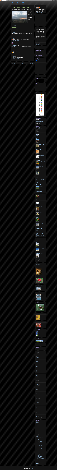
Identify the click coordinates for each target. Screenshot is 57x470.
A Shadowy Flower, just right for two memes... (40, 445)
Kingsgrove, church (41, 248)
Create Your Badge (37, 61)
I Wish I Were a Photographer (21, 3)
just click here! (37, 51)
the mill (37, 240)
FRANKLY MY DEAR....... (39, 181)
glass (36, 375)
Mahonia (37, 177)
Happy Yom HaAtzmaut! (40, 444)
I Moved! (37, 182)
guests (36, 376)
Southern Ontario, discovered (40, 239)
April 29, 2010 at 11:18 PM (16, 40)
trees (36, 411)
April (37, 436)
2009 (37, 463)
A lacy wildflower (39, 457)
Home (22, 63)
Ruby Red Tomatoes (39, 449)
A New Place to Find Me (42, 155)
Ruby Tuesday (37, 394)
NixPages (37, 217)
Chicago (37, 362)
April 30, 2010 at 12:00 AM (16, 50)
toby (40, 7)
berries (37, 230)
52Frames (37, 352)
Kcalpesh (14, 51)
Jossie (14, 56)
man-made (37, 385)
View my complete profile (39, 12)
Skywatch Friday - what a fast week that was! (40, 437)
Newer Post (13, 63)
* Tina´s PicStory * (38, 127)
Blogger (32, 468)
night (36, 389)
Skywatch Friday (41, 223)
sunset (17, 25)
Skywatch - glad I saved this (40, 458)
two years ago (40, 128)
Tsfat (36, 412)
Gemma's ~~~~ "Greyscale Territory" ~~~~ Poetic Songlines (39, 185)
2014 (37, 422)
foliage (36, 370)
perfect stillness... (41, 186)
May (37, 435)
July (37, 433)
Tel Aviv (36, 408)
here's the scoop (38, 44)
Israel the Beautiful (38, 201)
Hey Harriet (37, 194)
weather (37, 416)
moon (36, 388)
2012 (37, 424)
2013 (37, 423)
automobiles (37, 357)
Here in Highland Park (39, 191)
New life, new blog (41, 243)
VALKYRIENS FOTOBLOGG (40, 253)
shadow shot (37, 397)
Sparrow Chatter (38, 242)
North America (37, 390)
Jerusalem (37, 379)
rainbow (36, 393)
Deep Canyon (38, 160)
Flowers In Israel (38, 264)
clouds (14, 25)
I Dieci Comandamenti (41, 207)
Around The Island (38, 149)
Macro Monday (37, 384)
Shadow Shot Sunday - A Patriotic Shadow (40, 441)
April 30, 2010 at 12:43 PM (16, 58)
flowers (36, 367)
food (36, 371)
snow (36, 399)
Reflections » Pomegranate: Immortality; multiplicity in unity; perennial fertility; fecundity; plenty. (40, 234)
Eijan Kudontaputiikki (39, 171)
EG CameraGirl (15, 38)
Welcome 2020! (41, 166)
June (37, 434)
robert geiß (37, 238)
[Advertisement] (40, 68)
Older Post (31, 63)
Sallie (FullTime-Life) (15, 45)
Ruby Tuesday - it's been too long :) (40, 439)
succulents (37, 403)
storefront (37, 402)
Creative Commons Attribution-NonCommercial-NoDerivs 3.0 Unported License (40, 122)
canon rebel (37, 361)
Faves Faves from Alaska (39, 259)
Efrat (15, 25)
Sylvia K (14, 32)
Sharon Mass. (37, 398)
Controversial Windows (40, 448)
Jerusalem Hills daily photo (40, 206)
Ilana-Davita (38, 199)
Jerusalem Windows (39, 456)
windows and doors (38, 417)
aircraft (36, 353)
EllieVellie (37, 176)
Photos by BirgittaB (39, 228)
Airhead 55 (37, 138)
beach (36, 358)
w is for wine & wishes (41, 212)
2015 (37, 421)
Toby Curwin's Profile (38, 59)
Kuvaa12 (37, 380)
